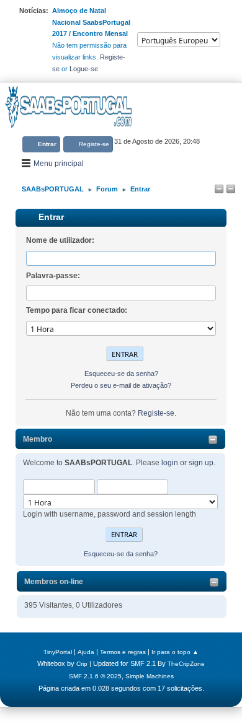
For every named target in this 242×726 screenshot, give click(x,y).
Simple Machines (149, 676)
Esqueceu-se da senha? (121, 554)
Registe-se (156, 413)
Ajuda (86, 652)
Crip (81, 663)
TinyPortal (57, 652)
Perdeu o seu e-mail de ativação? (121, 385)
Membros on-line (53, 581)
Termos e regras (123, 652)
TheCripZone (186, 663)
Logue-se (83, 68)
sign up (201, 462)
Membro (37, 439)
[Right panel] (231, 190)
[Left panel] (219, 190)
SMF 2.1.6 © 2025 (95, 676)
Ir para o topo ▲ (175, 652)
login (169, 462)
